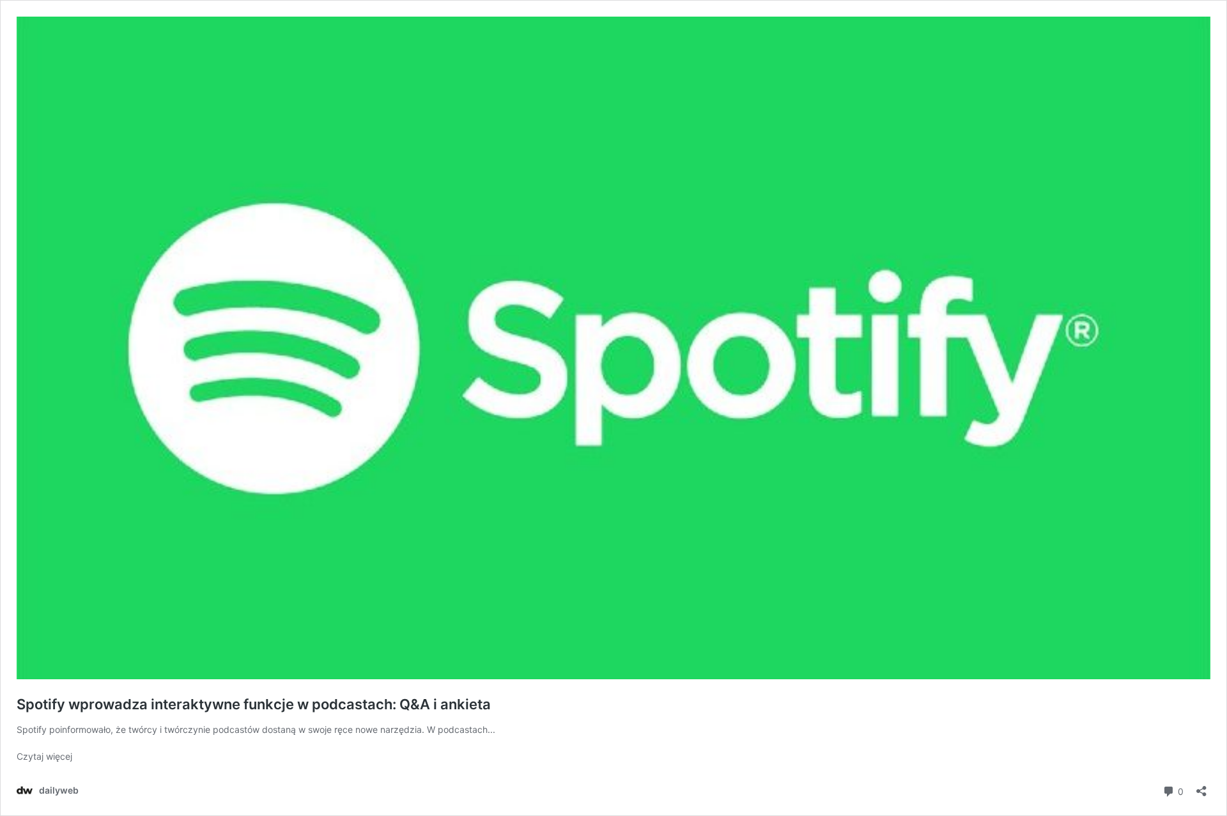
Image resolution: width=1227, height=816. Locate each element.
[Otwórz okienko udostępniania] (1201, 787)
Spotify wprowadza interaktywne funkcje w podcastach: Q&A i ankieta (254, 704)
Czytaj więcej (44, 756)
